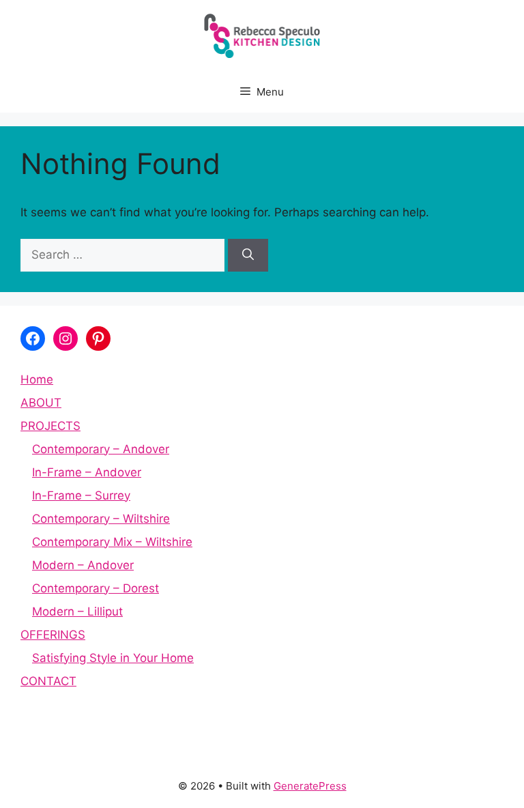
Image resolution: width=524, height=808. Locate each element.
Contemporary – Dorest (95, 588)
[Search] (248, 255)
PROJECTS (50, 426)
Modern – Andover (83, 565)
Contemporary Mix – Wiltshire (112, 542)
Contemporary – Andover (100, 449)
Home (36, 379)
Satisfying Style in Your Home (113, 658)
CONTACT (48, 681)
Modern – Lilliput (77, 611)
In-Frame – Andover (86, 472)
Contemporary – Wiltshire (101, 518)
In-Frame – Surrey (81, 495)
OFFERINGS (52, 634)
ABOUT (40, 402)
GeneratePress (310, 785)
